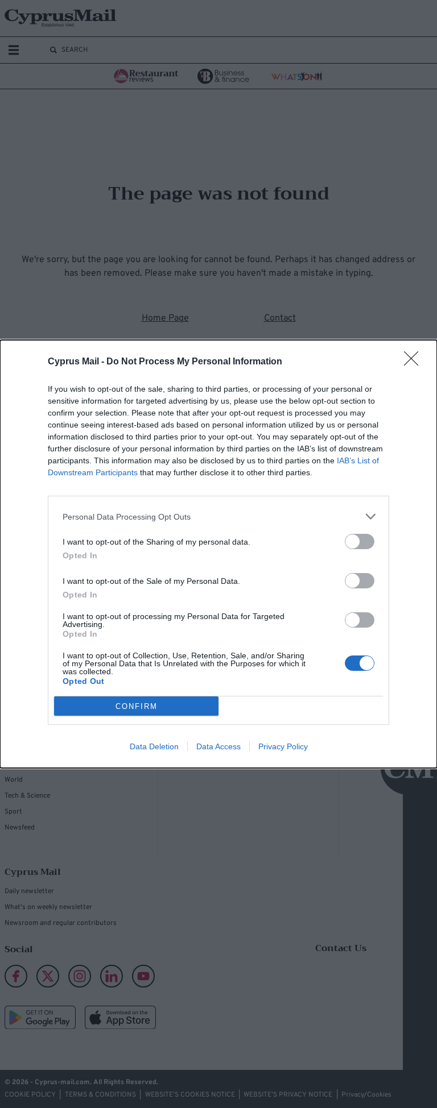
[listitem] (218, 516)
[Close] (415, 362)
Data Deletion (154, 746)
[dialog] (218, 554)
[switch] (359, 541)
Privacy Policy (283, 746)
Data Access (218, 746)
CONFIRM (137, 706)
